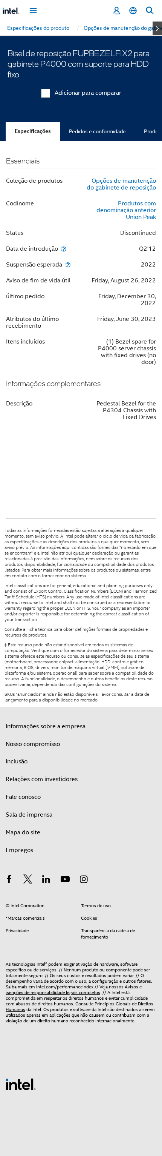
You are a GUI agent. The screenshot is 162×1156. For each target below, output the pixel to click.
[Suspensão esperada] (68, 264)
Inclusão (17, 761)
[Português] (133, 10)
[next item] (157, 28)
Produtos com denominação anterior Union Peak (126, 210)
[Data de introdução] (64, 248)
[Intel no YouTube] (65, 880)
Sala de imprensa (29, 814)
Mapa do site (23, 832)
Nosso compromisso (33, 744)
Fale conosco (23, 797)
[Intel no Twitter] (27, 880)
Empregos (19, 850)
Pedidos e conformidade (97, 131)
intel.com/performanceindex (64, 987)
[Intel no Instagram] (83, 880)
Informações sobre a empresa (46, 726)
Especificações (33, 131)
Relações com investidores (42, 779)
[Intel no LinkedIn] (46, 880)
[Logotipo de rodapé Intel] (21, 1084)
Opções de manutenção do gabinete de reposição (121, 184)
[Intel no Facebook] (9, 880)
